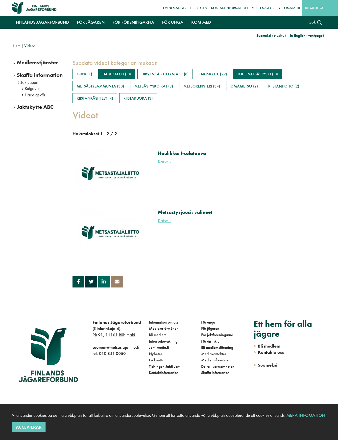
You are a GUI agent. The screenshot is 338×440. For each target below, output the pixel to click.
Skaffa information (40, 75)
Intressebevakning (163, 341)
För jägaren (210, 328)
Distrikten (198, 8)
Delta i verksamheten (217, 366)
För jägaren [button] (91, 22)
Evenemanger (174, 8)
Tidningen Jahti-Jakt (164, 366)
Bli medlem (314, 8)
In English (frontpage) (307, 35)
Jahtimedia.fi (159, 347)
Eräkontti (156, 360)
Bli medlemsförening (217, 347)
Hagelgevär (35, 95)
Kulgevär (32, 88)
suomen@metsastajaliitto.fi (116, 347)
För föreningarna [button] (133, 22)
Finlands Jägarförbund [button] (42, 22)
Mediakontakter (213, 353)
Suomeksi (265, 365)
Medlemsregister (266, 8)
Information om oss (163, 322)
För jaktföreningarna (217, 334)
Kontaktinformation (229, 8)
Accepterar (29, 427)
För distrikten (211, 341)
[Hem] (36, 8)
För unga (208, 322)
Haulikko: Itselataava (182, 153)
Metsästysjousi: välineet (185, 212)
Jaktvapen (29, 82)
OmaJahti (292, 8)
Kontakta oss (269, 352)
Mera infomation (305, 415)
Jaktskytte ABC (35, 107)
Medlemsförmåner (163, 328)
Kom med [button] (201, 22)
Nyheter (155, 353)
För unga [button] (172, 22)
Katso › (164, 161)
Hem (16, 45)
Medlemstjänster (37, 62)
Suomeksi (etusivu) (271, 35)
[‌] (93, 374)
